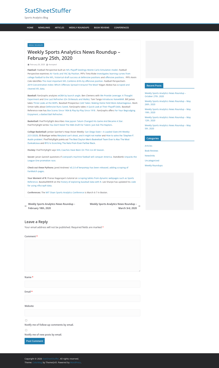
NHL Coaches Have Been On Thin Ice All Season (80, 150)
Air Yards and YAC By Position (64, 73)
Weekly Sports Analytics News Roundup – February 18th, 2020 (51, 206)
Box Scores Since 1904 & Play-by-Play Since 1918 (71, 110)
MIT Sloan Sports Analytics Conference (65, 192)
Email (29, 291)
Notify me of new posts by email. (43, 334)
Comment (31, 236)
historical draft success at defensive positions (77, 77)
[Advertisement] (170, 59)
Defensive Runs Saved (57, 106)
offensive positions (114, 77)
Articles (59, 27)
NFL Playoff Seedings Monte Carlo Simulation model (92, 69)
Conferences (121, 27)
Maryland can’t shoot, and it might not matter (79, 135)
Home (30, 27)
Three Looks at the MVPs (45, 103)
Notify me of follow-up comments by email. (49, 324)
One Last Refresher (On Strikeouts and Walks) (67, 99)
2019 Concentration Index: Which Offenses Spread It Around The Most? (63, 84)
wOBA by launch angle (69, 95)
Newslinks (44, 27)
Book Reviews (101, 27)
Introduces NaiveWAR (113, 99)
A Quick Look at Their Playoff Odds (104, 106)
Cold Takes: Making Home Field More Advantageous (105, 103)
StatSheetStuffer (48, 10)
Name (29, 277)
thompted (53, 64)
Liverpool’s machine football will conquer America (87, 156)
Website (29, 306)
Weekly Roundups (79, 27)
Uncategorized (152, 160)
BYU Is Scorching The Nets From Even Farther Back (70, 143)
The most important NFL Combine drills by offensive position (72, 81)
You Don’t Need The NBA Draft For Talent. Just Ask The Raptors (81, 124)
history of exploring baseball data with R (81, 181)
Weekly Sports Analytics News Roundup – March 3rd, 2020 (113, 206)
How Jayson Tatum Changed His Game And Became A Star (94, 121)
